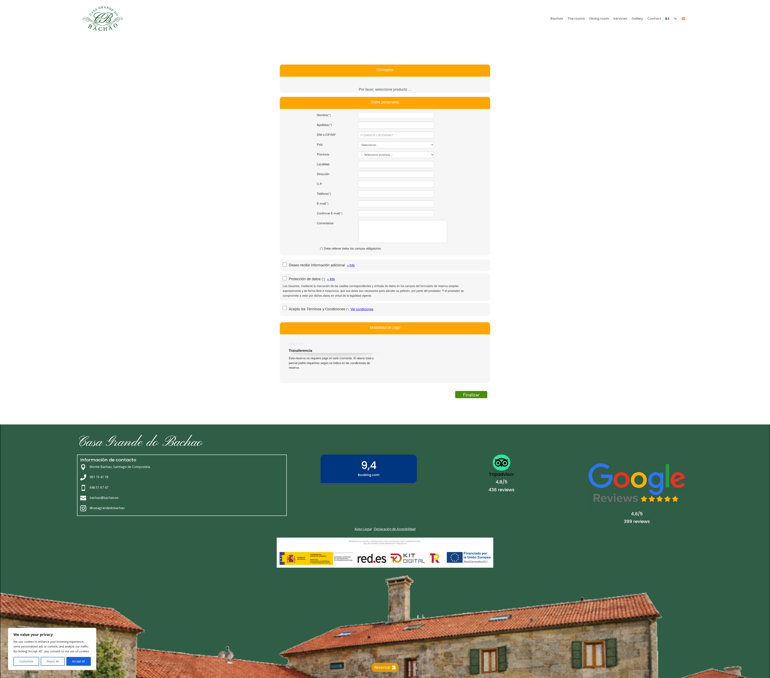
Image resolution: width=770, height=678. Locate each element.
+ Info (351, 265)
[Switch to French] (667, 18)
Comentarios (325, 223)
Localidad (323, 164)
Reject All (53, 661)
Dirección (323, 174)
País (320, 144)
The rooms (576, 18)
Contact (654, 18)
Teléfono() (324, 193)
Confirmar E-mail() (329, 213)
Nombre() (324, 115)
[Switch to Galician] (675, 18)
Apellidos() (324, 125)
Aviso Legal (363, 529)
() (308, 278)
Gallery (637, 18)
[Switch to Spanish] (683, 18)
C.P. (319, 184)
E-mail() (322, 203)
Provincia (323, 154)
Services (620, 18)
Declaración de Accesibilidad (394, 529)
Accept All (78, 661)
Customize (26, 661)
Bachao (556, 18)
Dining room (599, 18)
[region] (52, 649)
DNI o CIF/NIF (326, 134)
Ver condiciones (362, 309)
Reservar (382, 667)
